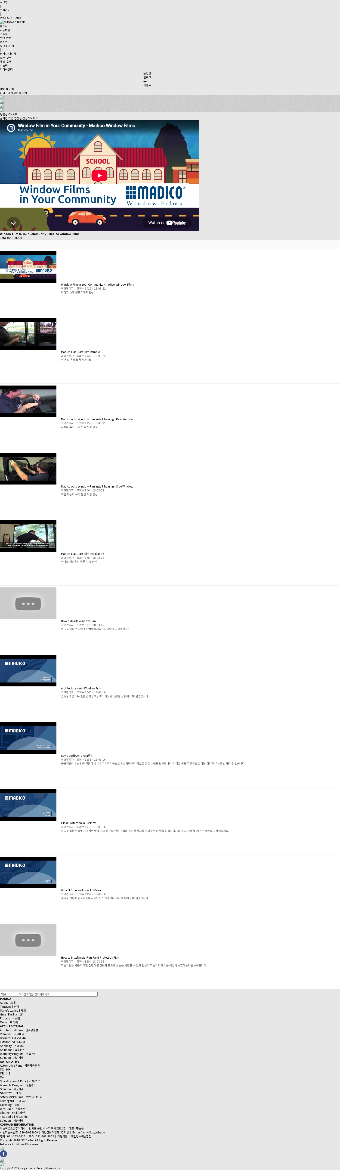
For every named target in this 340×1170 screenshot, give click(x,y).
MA (2, 1077)
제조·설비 (6, 61)
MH (8, 1069)
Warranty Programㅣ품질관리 (18, 1054)
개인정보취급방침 (81, 1136)
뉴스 (145, 81)
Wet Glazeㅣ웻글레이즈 (14, 1109)
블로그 (147, 77)
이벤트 (4, 42)
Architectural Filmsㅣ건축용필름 (19, 1030)
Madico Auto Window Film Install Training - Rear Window (97, 419)
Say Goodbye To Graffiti (76, 755)
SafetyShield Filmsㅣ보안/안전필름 (21, 1097)
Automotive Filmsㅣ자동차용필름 (20, 1065)
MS (8, 1073)
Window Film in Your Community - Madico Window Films (97, 284)
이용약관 (62, 1136)
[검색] (98, 994)
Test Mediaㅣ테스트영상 (14, 1116)
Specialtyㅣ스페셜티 (12, 1046)
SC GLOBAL (7, 46)
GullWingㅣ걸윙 (9, 1105)
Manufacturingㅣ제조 (13, 1010)
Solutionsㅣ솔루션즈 (12, 1050)
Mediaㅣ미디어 (9, 1022)
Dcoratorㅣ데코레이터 (13, 1038)
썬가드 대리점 (8, 54)
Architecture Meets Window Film (81, 688)
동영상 (147, 73)
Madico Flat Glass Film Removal (81, 352)
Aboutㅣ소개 (7, 1002)
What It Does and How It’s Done (81, 890)
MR (2, 1073)
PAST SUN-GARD (10, 18)
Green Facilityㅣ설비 (12, 1014)
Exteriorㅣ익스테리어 (12, 1042)
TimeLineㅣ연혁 (9, 1006)
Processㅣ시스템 (10, 1018)
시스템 (4, 65)
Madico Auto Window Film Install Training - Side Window (97, 486)
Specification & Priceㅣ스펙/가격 (20, 1081)
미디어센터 (6, 69)
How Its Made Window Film (78, 621)
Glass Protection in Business (78, 823)
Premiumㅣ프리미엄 (12, 1034)
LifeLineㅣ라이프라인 (12, 1112)
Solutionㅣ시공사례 (12, 1057)
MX (2, 1069)
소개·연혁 (6, 57)
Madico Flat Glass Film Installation (82, 554)
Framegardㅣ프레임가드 (14, 1101)
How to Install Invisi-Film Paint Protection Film (90, 957)
